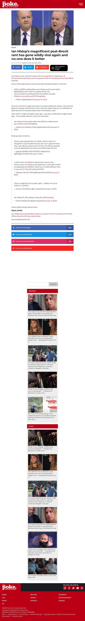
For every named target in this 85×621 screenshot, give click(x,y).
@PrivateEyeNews (29, 89)
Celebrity (63, 594)
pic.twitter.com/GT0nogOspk (33, 96)
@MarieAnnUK (24, 219)
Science (62, 600)
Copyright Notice (49, 614)
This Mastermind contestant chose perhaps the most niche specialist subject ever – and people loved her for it (42, 339)
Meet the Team (17, 616)
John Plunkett (16, 63)
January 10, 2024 (40, 100)
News (4, 594)
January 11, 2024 (36, 154)
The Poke (13, 4)
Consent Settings (36, 614)
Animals (33, 600)
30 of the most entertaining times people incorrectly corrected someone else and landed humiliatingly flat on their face (42, 416)
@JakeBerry (19, 92)
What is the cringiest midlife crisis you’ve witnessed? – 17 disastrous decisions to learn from (40, 391)
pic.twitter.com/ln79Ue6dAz (25, 124)
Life (3, 597)
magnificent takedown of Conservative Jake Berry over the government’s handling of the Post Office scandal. (42, 78)
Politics (13, 47)
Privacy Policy (23, 614)
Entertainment (65, 597)
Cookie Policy (12, 614)
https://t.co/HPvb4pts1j (44, 197)
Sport (4, 600)
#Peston (17, 96)
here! (35, 207)
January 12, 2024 (50, 201)
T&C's (4, 614)
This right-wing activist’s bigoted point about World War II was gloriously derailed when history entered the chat (42, 313)
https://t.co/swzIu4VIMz (34, 169)
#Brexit (31, 162)
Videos (33, 597)
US (3, 603)
